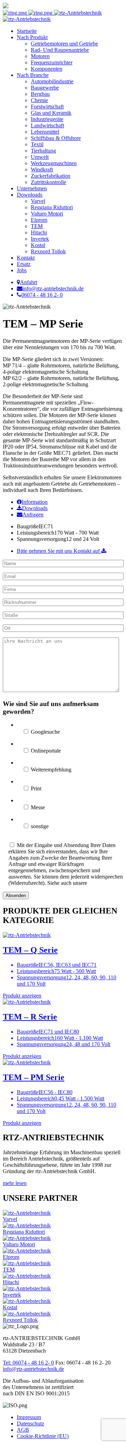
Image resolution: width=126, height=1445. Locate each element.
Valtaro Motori (47, 214)
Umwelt (40, 157)
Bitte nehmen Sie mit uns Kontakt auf (59, 551)
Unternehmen (32, 188)
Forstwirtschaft (47, 107)
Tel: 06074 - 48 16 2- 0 (28, 1363)
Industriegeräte (47, 119)
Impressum (29, 1417)
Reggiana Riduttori (52, 207)
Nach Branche (33, 75)
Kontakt (26, 258)
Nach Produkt (32, 37)
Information (35, 502)
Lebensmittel (45, 132)
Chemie (39, 100)
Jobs (22, 270)
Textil (37, 144)
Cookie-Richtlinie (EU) (43, 1436)
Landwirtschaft (47, 125)
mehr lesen (15, 1183)
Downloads (29, 195)
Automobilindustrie (52, 81)
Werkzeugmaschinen (54, 163)
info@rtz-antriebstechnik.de (33, 1369)
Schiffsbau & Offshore (56, 138)
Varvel (38, 201)
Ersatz (23, 264)
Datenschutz (30, 1423)
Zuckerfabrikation (50, 176)
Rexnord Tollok (48, 251)
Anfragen (32, 514)
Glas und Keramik (51, 113)
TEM (37, 226)
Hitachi (39, 232)
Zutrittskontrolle (48, 182)
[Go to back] (5, 6)
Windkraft (42, 169)
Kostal (38, 245)
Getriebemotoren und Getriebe (64, 44)
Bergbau (40, 94)
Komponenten (46, 69)
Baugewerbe (45, 88)
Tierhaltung (43, 151)
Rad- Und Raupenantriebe (60, 50)
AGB (23, 1430)
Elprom (39, 220)
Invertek (40, 239)
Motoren (40, 56)
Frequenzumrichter (51, 62)
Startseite (27, 31)
